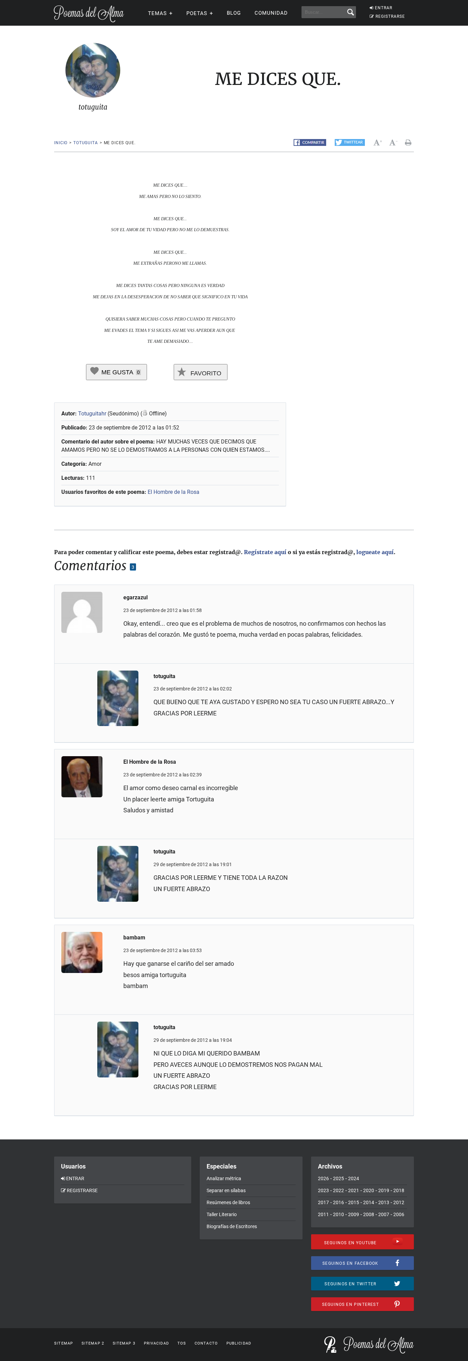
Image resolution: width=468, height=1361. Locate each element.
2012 (398, 1202)
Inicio (60, 142)
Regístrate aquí (265, 552)
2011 (323, 1214)
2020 (368, 1190)
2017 (323, 1202)
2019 (383, 1190)
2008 (368, 1214)
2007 (383, 1214)
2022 (338, 1190)
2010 (338, 1214)
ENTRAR (383, 7)
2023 (323, 1190)
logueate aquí (375, 552)
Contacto (206, 1343)
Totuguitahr (92, 413)
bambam (134, 937)
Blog (234, 13)
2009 (353, 1214)
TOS (181, 1343)
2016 (338, 1202)
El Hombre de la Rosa (173, 492)
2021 (353, 1190)
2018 (398, 1190)
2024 (353, 1178)
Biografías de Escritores (232, 1226)
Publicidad (238, 1343)
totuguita (85, 142)
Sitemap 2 (93, 1343)
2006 (398, 1214)
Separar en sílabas (226, 1190)
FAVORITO (205, 373)
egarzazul (135, 597)
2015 (353, 1202)
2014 (368, 1202)
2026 (323, 1178)
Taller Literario (222, 1214)
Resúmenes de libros (228, 1202)
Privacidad (156, 1343)
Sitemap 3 (124, 1343)
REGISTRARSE (390, 16)
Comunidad (271, 13)
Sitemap (63, 1343)
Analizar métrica (224, 1178)
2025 (338, 1178)
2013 (383, 1202)
